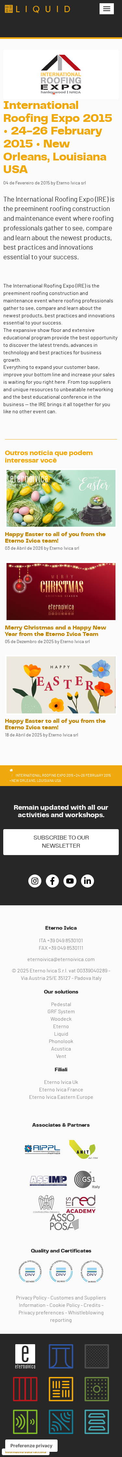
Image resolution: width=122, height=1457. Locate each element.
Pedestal (61, 1004)
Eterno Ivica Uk (61, 1082)
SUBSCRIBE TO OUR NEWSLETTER (61, 842)
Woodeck (61, 1019)
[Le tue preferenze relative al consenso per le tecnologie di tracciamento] (31, 1445)
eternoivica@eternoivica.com (61, 959)
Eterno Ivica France (61, 1089)
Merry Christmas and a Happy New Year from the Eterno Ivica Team (55, 631)
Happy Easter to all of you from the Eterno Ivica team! (55, 538)
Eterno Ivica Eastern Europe (61, 1097)
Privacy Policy (31, 1297)
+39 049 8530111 (65, 948)
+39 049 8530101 (65, 940)
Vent (61, 1056)
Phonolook (61, 1041)
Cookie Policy (64, 1305)
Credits (92, 1305)
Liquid (61, 1034)
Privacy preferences (41, 1312)
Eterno (61, 1026)
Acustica (61, 1049)
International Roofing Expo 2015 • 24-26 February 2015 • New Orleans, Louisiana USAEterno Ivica (37, 9)
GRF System (61, 1011)
